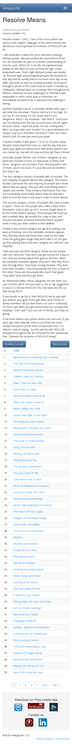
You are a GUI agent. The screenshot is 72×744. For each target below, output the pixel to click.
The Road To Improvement (28, 440)
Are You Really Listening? (27, 608)
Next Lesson (60, 344)
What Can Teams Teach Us (28, 402)
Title (16, 350)
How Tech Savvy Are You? (28, 672)
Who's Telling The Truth (26, 408)
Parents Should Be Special (28, 370)
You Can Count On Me (26, 473)
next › (45, 685)
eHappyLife (11, 8)
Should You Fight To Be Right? (30, 415)
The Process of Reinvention (29, 530)
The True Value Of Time (26, 588)
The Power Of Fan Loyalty (28, 511)
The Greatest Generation (27, 466)
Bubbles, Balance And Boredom (31, 627)
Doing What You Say (25, 460)
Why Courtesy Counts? (26, 640)
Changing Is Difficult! (24, 621)
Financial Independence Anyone (31, 485)
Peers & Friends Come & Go (29, 395)
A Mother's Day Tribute (26, 595)
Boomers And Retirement (27, 659)
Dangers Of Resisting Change (29, 518)
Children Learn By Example (28, 376)
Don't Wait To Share (24, 389)
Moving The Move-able (26, 453)
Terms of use (61, 738)
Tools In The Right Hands (27, 653)
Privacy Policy (43, 738)
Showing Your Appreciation (28, 569)
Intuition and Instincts (25, 543)
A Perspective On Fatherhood (30, 633)
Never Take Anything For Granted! (32, 505)
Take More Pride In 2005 (27, 479)
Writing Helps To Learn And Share (32, 601)
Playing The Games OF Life (28, 666)
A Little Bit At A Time (25, 550)
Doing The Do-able (24, 447)
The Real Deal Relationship (28, 363)
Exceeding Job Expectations (28, 421)
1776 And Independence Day (29, 646)
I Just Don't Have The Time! (28, 492)
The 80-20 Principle (24, 563)
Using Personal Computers (28, 434)
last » (56, 685)
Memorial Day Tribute (25, 614)
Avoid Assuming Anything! (27, 498)
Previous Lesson (14, 344)
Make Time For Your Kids (27, 383)
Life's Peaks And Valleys (26, 524)
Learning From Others (25, 582)
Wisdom (18, 537)
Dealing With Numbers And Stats (31, 428)
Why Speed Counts (24, 556)
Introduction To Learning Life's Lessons (35, 357)
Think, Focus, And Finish (27, 576)
